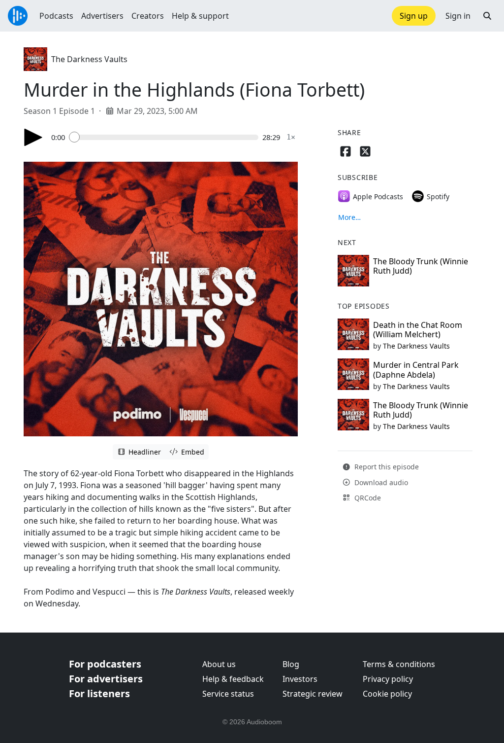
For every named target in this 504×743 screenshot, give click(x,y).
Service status (228, 693)
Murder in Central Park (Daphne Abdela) (416, 369)
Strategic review (313, 693)
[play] (33, 137)
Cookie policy (387, 693)
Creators (147, 15)
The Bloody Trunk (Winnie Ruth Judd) (420, 266)
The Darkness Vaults (89, 59)
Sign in (458, 15)
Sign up (414, 15)
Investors (300, 678)
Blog (291, 664)
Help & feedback (233, 678)
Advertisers (102, 15)
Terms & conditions (399, 664)
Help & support (200, 15)
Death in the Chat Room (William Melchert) (417, 329)
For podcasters (105, 664)
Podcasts (56, 15)
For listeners (99, 693)
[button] (487, 16)
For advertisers (106, 678)
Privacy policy (388, 678)
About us (219, 664)
